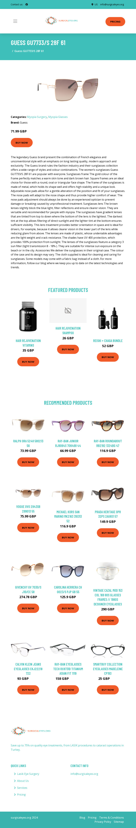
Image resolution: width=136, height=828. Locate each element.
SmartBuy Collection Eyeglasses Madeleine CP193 (108, 668)
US (96, 4)
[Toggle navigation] (15, 21)
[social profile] (26, 4)
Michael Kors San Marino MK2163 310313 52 (68, 516)
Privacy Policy (103, 822)
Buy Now (22, 142)
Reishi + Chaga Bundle (108, 340)
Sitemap (119, 822)
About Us (23, 781)
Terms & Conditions (111, 817)
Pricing (115, 21)
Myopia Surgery (37, 117)
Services (22, 788)
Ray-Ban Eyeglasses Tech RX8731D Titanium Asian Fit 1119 (68, 668)
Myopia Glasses (58, 117)
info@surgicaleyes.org (112, 4)
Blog (82, 817)
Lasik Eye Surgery (28, 774)
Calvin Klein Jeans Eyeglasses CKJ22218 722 (28, 668)
